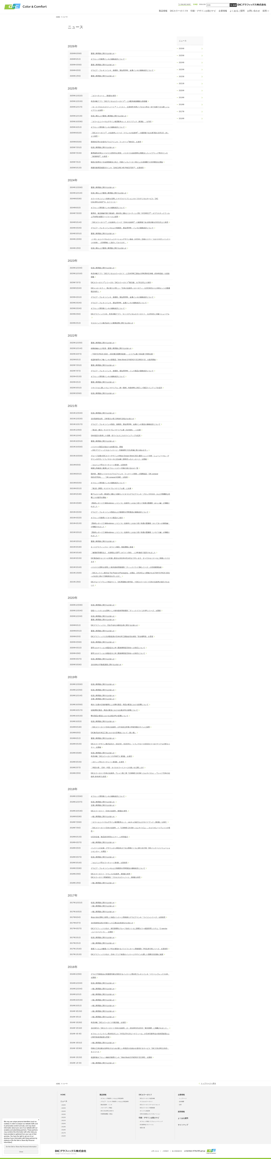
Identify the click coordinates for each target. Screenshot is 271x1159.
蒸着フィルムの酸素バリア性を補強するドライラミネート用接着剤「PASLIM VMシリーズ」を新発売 (129, 949)
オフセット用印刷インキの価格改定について (108, 127)
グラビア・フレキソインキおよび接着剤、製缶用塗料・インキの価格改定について (122, 228)
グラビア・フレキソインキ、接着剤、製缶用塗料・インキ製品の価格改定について (122, 371)
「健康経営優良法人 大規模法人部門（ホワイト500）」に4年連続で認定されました (123, 553)
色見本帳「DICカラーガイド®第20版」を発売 (108, 1022)
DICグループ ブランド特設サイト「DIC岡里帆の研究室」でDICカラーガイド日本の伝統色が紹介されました (130, 583)
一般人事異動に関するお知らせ (103, 816)
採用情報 (181, 1112)
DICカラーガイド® (179, 11)
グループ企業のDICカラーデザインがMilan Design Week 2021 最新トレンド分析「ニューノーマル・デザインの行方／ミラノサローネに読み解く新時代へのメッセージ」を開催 (130, 457)
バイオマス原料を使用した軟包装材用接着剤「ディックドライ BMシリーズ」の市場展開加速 (126, 567)
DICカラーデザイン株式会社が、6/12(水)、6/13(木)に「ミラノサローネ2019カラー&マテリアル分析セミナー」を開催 (130, 745)
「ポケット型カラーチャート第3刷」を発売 (107, 762)
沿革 (180, 1104)
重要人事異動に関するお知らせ (103, 53)
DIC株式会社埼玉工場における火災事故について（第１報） (113, 733)
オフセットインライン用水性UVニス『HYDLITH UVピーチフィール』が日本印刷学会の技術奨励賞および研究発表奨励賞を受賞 (130, 1035)
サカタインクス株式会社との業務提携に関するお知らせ (112, 323)
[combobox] (218, 5)
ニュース (183, 41)
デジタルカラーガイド (146, 1101)
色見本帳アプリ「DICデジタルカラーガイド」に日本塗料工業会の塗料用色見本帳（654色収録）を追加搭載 (130, 275)
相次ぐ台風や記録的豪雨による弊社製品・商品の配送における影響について (119, 704)
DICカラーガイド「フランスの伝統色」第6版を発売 (110, 874)
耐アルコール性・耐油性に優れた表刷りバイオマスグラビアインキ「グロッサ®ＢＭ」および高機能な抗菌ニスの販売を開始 (130, 495)
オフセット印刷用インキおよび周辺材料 (112, 1098)
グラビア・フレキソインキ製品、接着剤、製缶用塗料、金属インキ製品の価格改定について (125, 424)
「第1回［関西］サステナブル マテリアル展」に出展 (111, 488)
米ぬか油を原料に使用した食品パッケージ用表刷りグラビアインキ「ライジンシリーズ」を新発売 (128, 917)
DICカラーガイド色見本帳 (147, 1098)
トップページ (183, 1098)
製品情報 (163, 11)
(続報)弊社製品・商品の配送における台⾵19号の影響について (114, 710)
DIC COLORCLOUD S (107, 1111)
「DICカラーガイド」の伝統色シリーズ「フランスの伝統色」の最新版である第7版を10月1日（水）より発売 (130, 134)
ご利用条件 (165, 1151)
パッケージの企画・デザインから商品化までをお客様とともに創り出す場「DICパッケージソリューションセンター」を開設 (130, 849)
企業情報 (223, 11)
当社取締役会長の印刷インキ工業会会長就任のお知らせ (112, 923)
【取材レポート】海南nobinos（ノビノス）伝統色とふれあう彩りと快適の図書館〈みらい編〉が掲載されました (130, 504)
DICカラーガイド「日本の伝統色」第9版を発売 (109, 811)
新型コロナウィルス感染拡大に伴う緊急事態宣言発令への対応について (118, 648)
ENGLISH (202, 4)
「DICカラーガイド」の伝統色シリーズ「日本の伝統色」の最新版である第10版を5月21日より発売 (129, 222)
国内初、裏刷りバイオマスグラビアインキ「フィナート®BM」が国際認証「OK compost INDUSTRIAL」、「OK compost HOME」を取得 (124, 475)
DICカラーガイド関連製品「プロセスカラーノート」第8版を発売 (115, 877)
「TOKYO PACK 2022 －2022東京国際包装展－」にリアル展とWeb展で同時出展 (122, 354)
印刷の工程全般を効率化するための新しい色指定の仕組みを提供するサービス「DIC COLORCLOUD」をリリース (130, 1050)
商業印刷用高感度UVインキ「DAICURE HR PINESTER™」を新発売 (117, 168)
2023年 (181, 69)
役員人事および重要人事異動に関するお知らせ (108, 116)
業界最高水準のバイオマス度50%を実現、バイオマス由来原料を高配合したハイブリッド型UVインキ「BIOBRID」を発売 (129, 154)
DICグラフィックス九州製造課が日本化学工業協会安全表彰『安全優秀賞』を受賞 (122, 636)
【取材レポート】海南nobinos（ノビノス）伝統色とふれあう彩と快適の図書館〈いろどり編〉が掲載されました (130, 534)
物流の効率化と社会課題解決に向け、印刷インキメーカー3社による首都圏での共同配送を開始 (127, 162)
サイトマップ (183, 1125)
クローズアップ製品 (106, 1108)
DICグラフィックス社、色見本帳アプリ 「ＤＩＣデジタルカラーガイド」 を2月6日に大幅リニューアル (130, 314)
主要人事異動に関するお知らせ (103, 699)
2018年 (181, 104)
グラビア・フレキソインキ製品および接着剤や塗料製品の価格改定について (119, 512)
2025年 (181, 55)
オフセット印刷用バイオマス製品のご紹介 (107, 518)
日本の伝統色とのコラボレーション (150, 1114)
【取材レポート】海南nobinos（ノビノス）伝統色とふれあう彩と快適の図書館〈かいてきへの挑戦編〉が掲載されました (130, 525)
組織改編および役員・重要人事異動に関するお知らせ (111, 348)
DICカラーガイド (145, 1095)
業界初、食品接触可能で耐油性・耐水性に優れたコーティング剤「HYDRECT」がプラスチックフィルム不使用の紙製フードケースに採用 (130, 215)
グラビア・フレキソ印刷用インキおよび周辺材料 (115, 1101)
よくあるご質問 (237, 11)
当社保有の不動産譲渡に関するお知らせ (106, 664)
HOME (63, 1095)
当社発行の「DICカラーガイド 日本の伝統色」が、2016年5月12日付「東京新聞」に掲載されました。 (130, 1028)
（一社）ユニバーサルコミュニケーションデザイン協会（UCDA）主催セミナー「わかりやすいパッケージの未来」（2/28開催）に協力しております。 (130, 240)
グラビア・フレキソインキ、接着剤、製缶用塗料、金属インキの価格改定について (122, 70)
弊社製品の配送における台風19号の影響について (109, 716)
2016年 (181, 118)
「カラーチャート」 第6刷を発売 (103, 96)
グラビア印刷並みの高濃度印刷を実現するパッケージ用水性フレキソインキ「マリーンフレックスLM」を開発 (130, 975)
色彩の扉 (142, 1127)
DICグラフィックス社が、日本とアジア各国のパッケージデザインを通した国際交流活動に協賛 (127, 954)
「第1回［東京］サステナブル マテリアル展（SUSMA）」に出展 (116, 430)
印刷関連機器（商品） (107, 1114)
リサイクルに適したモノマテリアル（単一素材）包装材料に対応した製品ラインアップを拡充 (126, 388)
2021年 (181, 83)
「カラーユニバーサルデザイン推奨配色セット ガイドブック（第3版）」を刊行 (121, 121)
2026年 (181, 48)
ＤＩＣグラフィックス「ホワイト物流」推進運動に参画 (112, 547)
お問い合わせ (253, 11)
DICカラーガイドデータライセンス (150, 1104)
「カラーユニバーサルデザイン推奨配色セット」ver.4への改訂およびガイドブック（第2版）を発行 (129, 822)
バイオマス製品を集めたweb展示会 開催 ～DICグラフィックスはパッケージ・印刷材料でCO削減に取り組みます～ (119, 448)
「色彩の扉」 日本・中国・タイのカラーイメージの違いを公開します (117, 767)
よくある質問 (183, 1118)
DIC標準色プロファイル (146, 1124)
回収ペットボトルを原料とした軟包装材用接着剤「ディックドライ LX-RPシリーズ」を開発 (126, 611)
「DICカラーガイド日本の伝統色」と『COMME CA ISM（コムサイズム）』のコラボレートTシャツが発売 (130, 829)
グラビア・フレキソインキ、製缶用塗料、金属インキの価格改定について (119, 303)
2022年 (181, 76)
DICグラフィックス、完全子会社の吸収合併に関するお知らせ (114, 625)
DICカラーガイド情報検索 (147, 1108)
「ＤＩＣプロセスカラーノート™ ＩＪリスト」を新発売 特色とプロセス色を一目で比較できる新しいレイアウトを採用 (130, 108)
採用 (265, 11)
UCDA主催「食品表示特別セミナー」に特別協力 (109, 837)
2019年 (181, 97)
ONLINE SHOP (185, 4)
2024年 (181, 62)
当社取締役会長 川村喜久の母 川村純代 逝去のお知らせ (112, 419)
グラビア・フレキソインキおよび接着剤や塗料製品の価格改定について (118, 868)
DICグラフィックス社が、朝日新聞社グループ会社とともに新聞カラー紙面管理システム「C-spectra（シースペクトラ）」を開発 (129, 930)
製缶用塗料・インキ (106, 1104)
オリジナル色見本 (145, 1111)
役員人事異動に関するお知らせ (103, 147)
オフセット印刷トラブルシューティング (151, 1121)
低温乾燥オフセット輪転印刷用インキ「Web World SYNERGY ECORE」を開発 (121, 1057)
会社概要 (181, 1101)
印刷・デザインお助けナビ (203, 11)
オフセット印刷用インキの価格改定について (108, 59)
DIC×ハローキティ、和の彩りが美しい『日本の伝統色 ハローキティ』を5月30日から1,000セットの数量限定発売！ (130, 289)
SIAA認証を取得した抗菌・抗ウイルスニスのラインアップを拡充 (115, 435)
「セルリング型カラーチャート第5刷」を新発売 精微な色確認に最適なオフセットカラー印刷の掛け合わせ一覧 (114, 466)
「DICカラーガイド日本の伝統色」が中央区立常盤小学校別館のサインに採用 (120, 727)
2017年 (181, 111)
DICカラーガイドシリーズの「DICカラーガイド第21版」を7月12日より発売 (121, 282)
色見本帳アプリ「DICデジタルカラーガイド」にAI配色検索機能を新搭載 (119, 101)
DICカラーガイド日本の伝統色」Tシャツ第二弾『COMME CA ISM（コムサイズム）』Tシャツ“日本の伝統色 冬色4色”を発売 (130, 774)
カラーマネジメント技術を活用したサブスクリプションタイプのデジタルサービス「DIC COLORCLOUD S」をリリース (124, 200)
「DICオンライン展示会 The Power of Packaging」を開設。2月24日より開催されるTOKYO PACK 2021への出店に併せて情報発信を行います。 (130, 574)
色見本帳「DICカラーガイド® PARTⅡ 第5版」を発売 (111, 756)
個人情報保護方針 (177, 1151)
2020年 (181, 90)
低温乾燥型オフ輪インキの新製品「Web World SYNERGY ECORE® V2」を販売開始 (123, 360)
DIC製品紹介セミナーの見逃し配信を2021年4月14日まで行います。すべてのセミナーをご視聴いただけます (130, 560)
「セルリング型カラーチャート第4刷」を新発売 (109, 863)
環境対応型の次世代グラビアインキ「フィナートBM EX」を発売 (116, 142)
